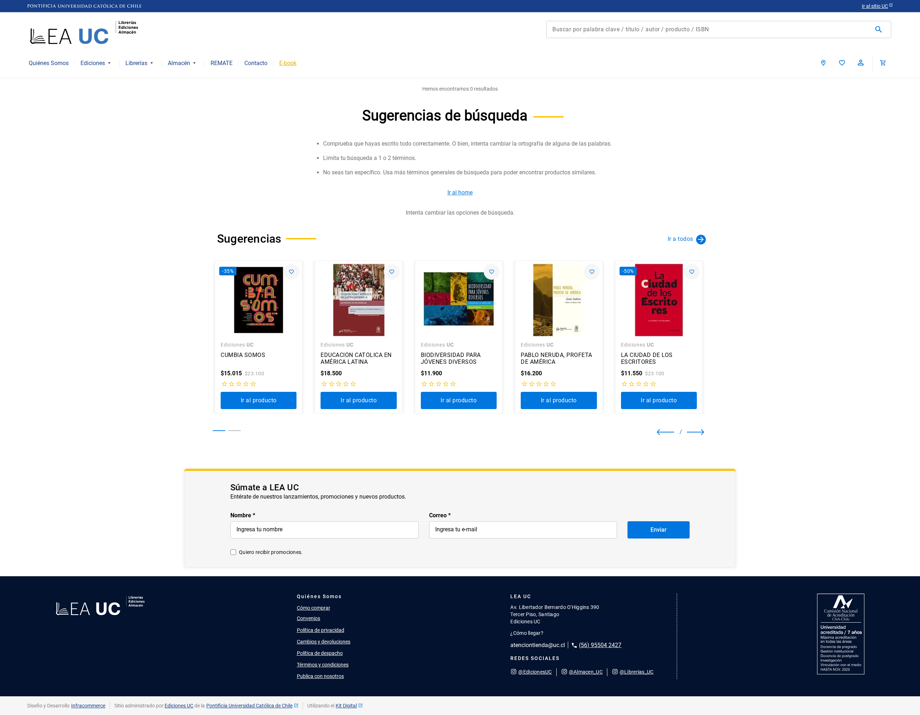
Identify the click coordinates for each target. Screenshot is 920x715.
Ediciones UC (179, 706)
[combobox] (718, 29)
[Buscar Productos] (880, 29)
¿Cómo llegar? (526, 633)
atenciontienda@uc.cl (537, 645)
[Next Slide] (689, 432)
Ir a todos (680, 238)
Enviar (658, 529)
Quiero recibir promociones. (271, 552)
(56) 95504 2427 (600, 645)
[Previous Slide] (663, 432)
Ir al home (460, 192)
